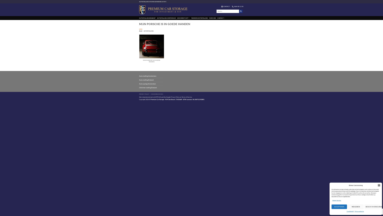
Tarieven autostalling (199, 18)
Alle (140, 31)
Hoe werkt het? (183, 18)
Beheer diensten (337, 200)
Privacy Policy (144, 94)
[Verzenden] (240, 11)
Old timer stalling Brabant (148, 87)
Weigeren (356, 207)
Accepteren (339, 207)
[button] (379, 185)
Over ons (212, 18)
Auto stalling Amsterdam (147, 76)
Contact (220, 18)
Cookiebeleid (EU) (157, 94)
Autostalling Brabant (147, 18)
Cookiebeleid (350, 211)
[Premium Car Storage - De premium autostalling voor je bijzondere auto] (163, 9)
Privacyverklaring (359, 211)
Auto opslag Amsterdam (147, 84)
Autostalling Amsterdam (166, 18)
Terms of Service (187, 97)
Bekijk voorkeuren (373, 207)
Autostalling (148, 31)
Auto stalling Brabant (146, 80)
